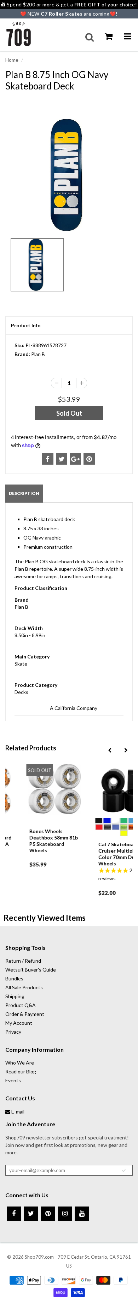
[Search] (89, 37)
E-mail (17, 1112)
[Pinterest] (48, 1214)
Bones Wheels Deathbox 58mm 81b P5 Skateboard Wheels (36, 840)
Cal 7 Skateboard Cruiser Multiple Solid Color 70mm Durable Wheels (106, 853)
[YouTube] (82, 1214)
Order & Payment (24, 1014)
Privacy (13, 1032)
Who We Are (19, 1063)
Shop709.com (39, 1257)
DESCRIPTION (24, 493)
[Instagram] (65, 1214)
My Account (18, 1023)
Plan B (38, 354)
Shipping (14, 996)
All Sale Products (24, 987)
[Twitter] (31, 1214)
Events (13, 1080)
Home (11, 60)
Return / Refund (23, 961)
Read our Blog (20, 1071)
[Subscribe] (123, 1170)
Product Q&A (20, 1005)
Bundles (14, 978)
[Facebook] (14, 1214)
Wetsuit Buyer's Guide (30, 970)
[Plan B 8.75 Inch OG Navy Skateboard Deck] (69, 175)
